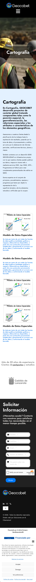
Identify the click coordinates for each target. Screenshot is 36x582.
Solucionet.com (19, 517)
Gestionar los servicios (17, 559)
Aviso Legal (30, 579)
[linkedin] (3, 503)
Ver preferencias (18, 575)
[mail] (7, 503)
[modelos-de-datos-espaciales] (14, 491)
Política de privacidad (20, 579)
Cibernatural (7, 520)
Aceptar (18, 564)
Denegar (18, 569)
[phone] (10, 503)
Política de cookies (8, 579)
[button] (33, 541)
